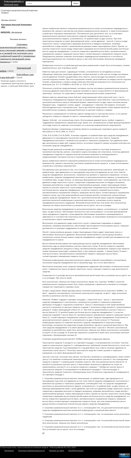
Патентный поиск (11, 4)
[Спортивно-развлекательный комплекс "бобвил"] (43, 433)
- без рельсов (11, 32)
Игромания (9, 451)
